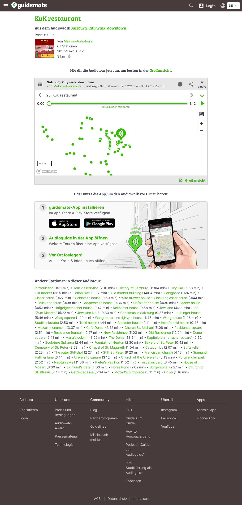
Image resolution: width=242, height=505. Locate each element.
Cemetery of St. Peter (51, 347)
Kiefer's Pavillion (107, 362)
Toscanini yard (151, 362)
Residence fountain (68, 332)
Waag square (65, 318)
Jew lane (166, 308)
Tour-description (86, 288)
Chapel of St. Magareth (107, 347)
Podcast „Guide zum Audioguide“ (138, 449)
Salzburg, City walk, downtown (98, 28)
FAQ (129, 410)
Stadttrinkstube (47, 323)
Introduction (44, 288)
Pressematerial (66, 436)
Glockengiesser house (171, 298)
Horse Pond (120, 367)
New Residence (116, 332)
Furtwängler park (192, 357)
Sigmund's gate (78, 367)
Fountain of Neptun (109, 342)
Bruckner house (50, 303)
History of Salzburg (133, 288)
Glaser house (45, 298)
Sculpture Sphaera (59, 342)
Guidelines (98, 426)
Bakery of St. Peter (159, 342)
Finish (168, 372)
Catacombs (154, 347)
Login (23, 418)
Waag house (172, 318)
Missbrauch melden (99, 437)
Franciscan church (158, 352)
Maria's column (76, 337)
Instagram (169, 410)
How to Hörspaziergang (138, 433)
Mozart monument (52, 328)
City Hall (177, 288)
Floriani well (81, 293)
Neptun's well (64, 362)
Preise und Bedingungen (65, 412)
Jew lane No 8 (88, 313)
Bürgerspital (159, 367)
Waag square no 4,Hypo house (119, 318)
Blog (93, 410)
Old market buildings (127, 293)
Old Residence (159, 332)
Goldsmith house (87, 298)
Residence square (188, 328)
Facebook (169, 418)
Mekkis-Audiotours (78, 41)
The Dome (117, 337)
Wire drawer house (135, 298)
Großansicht (160, 70)
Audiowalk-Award (63, 425)
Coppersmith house (97, 303)
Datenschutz (117, 499)
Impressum (141, 499)
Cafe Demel (95, 328)
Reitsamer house (125, 308)
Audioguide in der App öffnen (78, 238)
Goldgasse (172, 293)
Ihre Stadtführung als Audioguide (138, 468)
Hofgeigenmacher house (73, 308)
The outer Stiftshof (68, 352)
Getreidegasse (82, 372)
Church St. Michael (139, 328)
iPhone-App (206, 418)
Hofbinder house (146, 303)
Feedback (133, 481)
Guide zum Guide (134, 420)
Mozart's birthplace (129, 372)
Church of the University (139, 357)
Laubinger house (187, 313)
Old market (43, 293)
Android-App (206, 410)
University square (87, 357)
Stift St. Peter (113, 352)
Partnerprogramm (104, 418)
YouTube (167, 426)
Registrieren (28, 410)
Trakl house (88, 323)
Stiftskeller (191, 347)
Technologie (64, 444)
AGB (97, 499)
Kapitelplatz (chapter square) (169, 337)
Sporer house (190, 303)
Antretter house (129, 323)
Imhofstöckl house (175, 323)
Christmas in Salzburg (137, 313)
